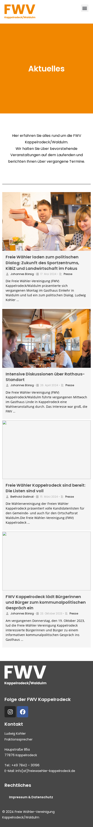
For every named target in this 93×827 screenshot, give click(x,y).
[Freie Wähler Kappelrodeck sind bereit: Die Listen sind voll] (46, 449)
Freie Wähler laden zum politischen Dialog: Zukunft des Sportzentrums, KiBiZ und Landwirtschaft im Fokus (42, 262)
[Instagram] (10, 711)
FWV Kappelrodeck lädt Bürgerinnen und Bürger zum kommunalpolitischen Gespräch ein (46, 602)
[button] (84, 8)
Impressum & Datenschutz (31, 797)
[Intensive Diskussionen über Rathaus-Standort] (46, 338)
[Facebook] (22, 711)
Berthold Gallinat (22, 497)
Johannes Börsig (22, 274)
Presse (68, 274)
